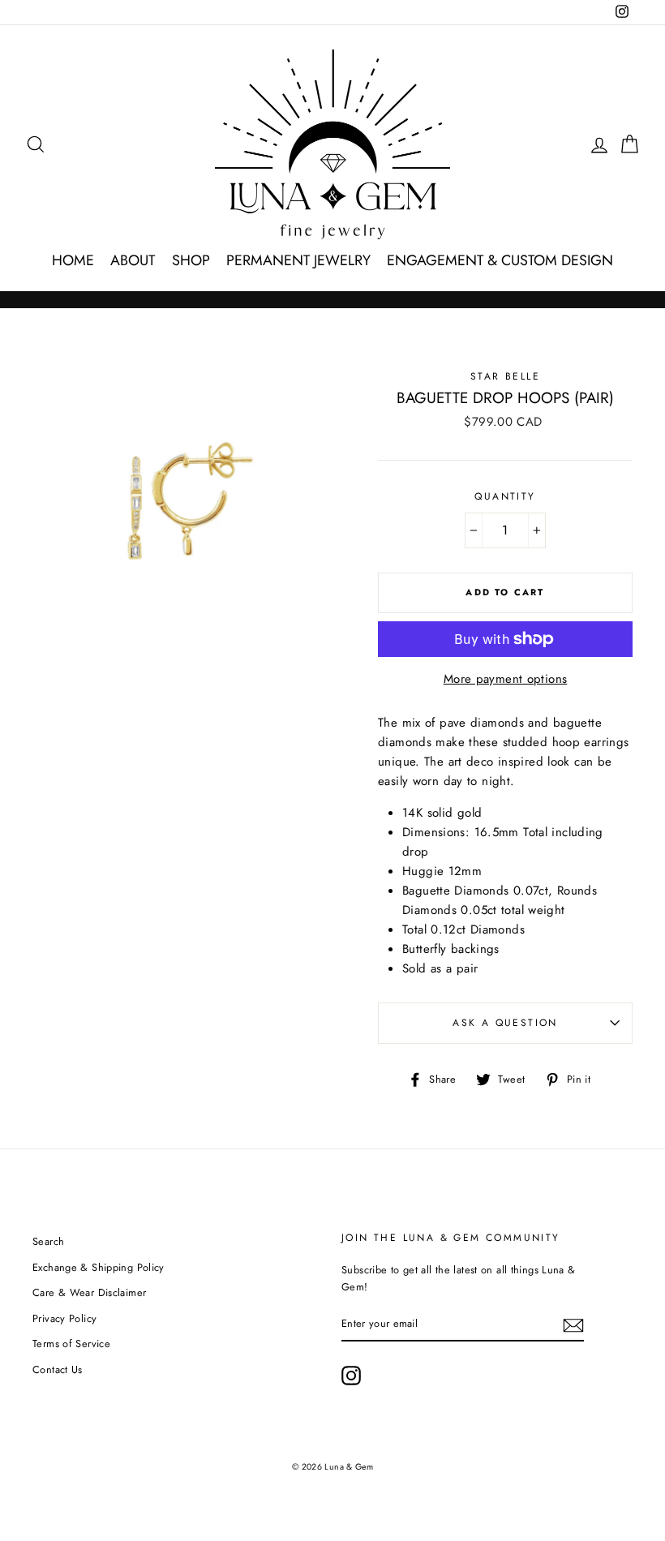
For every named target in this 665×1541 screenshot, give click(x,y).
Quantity (504, 496)
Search (48, 1241)
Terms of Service (71, 1343)
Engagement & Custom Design (500, 260)
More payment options (506, 679)
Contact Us (57, 1369)
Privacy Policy (64, 1318)
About (132, 260)
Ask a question (505, 1022)
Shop (191, 260)
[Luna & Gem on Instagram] (351, 1375)
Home (73, 260)
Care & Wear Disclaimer (89, 1292)
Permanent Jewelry (298, 260)
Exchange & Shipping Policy (98, 1267)
